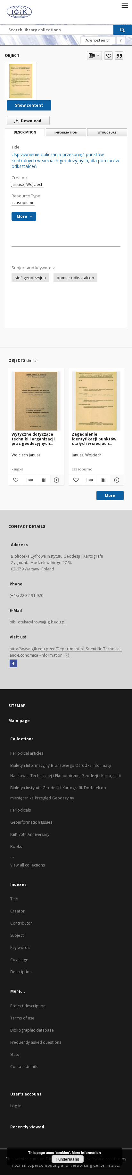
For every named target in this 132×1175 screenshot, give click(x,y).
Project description (27, 1006)
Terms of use (22, 1018)
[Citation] (119, 55)
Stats (14, 1054)
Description (21, 971)
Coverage (19, 959)
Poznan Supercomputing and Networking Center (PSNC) (66, 1165)
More (110, 495)
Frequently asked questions (35, 1042)
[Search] (122, 30)
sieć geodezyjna (30, 277)
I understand (67, 1159)
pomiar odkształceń (75, 277)
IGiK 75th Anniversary (30, 834)
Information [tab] (66, 132)
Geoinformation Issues (31, 822)
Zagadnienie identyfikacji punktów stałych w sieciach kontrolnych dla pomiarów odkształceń (95, 438)
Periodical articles (26, 753)
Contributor (21, 923)
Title (14, 899)
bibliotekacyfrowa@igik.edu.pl (37, 622)
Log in (15, 1106)
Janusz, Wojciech (28, 184)
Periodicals (20, 810)
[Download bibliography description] (29, 480)
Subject (17, 935)
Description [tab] (25, 132)
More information (86, 1152)
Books (16, 846)
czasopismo (23, 202)
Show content (29, 105)
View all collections (27, 865)
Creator (17, 911)
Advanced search (98, 40)
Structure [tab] (107, 132)
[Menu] (124, 5)
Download (30, 121)
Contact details (24, 1066)
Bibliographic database (32, 1030)
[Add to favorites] (108, 55)
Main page (19, 720)
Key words (19, 947)
